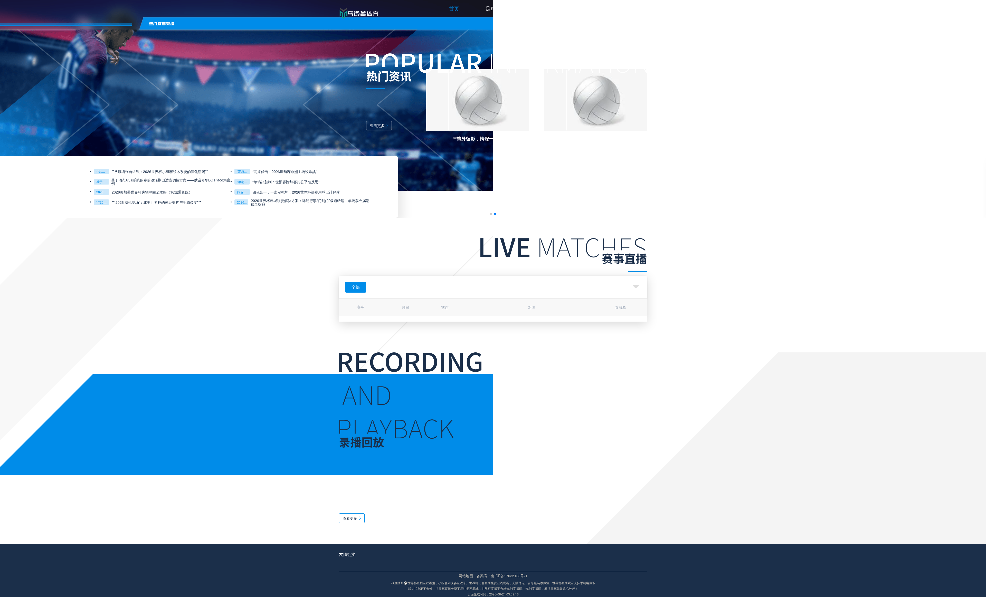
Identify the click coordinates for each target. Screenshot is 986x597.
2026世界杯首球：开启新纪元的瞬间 (871, 202)
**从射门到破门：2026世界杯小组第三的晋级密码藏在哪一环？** (871, 192)
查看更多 (159, 125)
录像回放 (637, 8)
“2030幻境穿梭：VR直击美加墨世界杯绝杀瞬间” (871, 181)
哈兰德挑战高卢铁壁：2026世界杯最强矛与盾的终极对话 (871, 171)
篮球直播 (543, 8)
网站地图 (466, 575)
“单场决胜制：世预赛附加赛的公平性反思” (25, 181)
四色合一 (25, 192)
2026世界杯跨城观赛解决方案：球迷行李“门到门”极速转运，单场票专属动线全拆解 (92, 202)
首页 (454, 8)
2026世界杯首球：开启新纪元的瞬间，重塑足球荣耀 (922, 202)
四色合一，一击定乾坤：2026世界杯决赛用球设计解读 (78, 192)
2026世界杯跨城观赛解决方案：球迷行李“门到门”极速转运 (25, 202)
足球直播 (496, 8)
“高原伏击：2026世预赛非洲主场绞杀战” (25, 171)
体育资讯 (590, 8)
